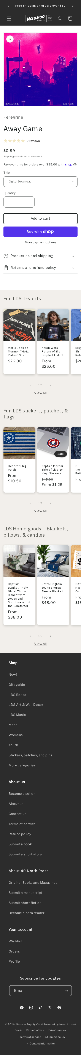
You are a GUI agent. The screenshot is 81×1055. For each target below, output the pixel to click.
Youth (13, 745)
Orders (14, 951)
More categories (22, 765)
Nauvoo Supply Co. (28, 1024)
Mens (13, 725)
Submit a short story (25, 854)
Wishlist (15, 941)
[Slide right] (50, 385)
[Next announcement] (73, 6)
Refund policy (20, 834)
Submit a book (20, 844)
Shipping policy (55, 1036)
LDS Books (17, 695)
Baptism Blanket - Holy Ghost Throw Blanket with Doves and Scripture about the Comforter (19, 595)
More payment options (40, 242)
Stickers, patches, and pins (30, 755)
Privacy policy (57, 1030)
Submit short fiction (25, 903)
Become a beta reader (27, 913)
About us (16, 804)
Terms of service (22, 824)
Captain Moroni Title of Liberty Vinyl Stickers (52, 469)
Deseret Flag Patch (17, 468)
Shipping (8, 156)
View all (40, 393)
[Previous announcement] (8, 6)
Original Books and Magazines (33, 883)
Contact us (17, 814)
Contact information (43, 1043)
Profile (14, 961)
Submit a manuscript (25, 893)
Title (6, 172)
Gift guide (17, 685)
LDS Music (17, 715)
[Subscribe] (66, 990)
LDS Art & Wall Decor (26, 705)
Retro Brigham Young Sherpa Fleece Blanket (52, 587)
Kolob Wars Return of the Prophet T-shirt (52, 351)
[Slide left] (30, 385)
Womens (16, 735)
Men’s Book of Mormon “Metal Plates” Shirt (19, 351)
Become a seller (22, 794)
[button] (9, 18)
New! (13, 675)
